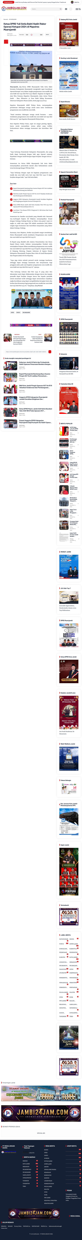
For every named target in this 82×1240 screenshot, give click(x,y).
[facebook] (6, 46)
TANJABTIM (30, 1183)
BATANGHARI (63, 939)
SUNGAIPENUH (74, 1013)
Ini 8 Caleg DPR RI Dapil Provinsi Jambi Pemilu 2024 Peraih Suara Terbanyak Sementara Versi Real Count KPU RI (74, 475)
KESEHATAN (74, 953)
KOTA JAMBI (74, 958)
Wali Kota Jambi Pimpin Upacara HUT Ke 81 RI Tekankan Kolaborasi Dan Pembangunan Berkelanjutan (32, 195)
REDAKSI (10, 1226)
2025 (73, 1154)
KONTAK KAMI (35, 1226)
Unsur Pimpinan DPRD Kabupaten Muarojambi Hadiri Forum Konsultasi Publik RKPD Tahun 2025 (73, 452)
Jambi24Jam (36, 1234)
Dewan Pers (4, 1228)
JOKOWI (46, 1166)
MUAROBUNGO (63, 966)
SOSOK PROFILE (63, 1013)
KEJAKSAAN (63, 953)
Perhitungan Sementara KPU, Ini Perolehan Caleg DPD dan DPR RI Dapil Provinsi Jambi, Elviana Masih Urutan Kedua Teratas (74, 440)
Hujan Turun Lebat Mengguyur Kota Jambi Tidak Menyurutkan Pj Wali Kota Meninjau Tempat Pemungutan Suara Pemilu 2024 (73, 511)
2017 (73, 1186)
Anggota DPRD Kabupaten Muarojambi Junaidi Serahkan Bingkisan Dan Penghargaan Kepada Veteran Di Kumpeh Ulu (32, 200)
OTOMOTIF (63, 973)
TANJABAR (63, 1016)
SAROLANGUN (74, 1005)
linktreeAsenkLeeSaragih (55, 1226)
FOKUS (18, 312)
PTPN (63, 997)
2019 (73, 1178)
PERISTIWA (74, 982)
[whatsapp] (6, 59)
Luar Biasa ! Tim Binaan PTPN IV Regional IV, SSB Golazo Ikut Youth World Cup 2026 (32, 211)
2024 (73, 1158)
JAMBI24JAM (74, 944)
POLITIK (74, 992)
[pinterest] (6, 63)
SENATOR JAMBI (63, 1008)
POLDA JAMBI (63, 993)
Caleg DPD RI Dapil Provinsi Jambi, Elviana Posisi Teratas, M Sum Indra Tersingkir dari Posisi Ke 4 (74, 464)
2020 (73, 1174)
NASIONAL (63, 969)
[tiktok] (77, 1220)
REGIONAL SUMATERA (63, 1005)
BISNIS (74, 939)
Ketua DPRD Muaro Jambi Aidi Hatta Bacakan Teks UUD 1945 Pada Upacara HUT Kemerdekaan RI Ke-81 (32, 205)
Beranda (6, 19)
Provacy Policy (17, 1226)
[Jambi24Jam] (14, 10)
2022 (73, 1166)
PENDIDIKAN (74, 978)
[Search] (60, 9)
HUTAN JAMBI (48, 1161)
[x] (6, 50)
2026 (73, 1150)
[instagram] (74, 1220)
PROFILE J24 (44, 1226)
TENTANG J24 (26, 1226)
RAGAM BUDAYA (74, 1001)
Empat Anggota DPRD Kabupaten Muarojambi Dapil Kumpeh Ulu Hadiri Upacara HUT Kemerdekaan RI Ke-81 (35, 421)
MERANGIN (74, 962)
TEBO (74, 1016)
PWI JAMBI (63, 1001)
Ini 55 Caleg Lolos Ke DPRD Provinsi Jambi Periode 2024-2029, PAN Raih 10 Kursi (74, 428)
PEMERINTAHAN (63, 978)
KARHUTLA (74, 949)
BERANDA (3, 1226)
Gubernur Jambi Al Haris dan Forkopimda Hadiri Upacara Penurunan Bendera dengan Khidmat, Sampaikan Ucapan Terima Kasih (34, 363)
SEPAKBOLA (74, 1008)
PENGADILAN (63, 983)
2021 (73, 1170)
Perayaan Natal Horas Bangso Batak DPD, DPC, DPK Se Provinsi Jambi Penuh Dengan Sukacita (74, 523)
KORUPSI (63, 957)
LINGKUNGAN (63, 962)
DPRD (12, 312)
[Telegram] (6, 54)
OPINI (74, 969)
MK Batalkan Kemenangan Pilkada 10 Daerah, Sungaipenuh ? (74, 499)
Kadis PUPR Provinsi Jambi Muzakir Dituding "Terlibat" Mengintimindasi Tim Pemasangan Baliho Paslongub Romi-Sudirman (74, 534)
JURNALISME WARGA (63, 949)
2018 (73, 1182)
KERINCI (30, 1161)
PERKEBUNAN (63, 988)
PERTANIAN (74, 988)
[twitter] (72, 1220)
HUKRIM (46, 1158)
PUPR (74, 997)
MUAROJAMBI (12, 19)
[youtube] (79, 1220)
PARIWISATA (74, 973)
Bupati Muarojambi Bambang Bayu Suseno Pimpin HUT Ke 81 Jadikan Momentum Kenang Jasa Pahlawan (32, 189)
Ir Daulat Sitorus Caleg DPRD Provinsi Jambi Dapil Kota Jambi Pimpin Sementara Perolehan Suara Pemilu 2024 (74, 487)
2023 (73, 1162)
